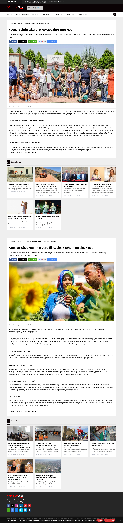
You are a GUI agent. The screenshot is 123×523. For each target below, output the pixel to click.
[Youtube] (25, 505)
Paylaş (14, 41)
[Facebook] (8, 505)
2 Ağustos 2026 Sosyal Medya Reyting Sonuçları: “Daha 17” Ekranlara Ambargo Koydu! (44, 1)
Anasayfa (13, 23)
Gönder (34, 41)
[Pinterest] (29, 505)
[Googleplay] (21, 510)
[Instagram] (16, 505)
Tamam (99, 520)
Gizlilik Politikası (109, 520)
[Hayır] (121, 520)
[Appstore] (16, 510)
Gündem (20, 23)
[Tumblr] (29, 510)
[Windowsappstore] (25, 510)
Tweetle (24, 41)
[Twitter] (12, 505)
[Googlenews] (12, 510)
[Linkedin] (21, 505)
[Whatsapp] (8, 510)
